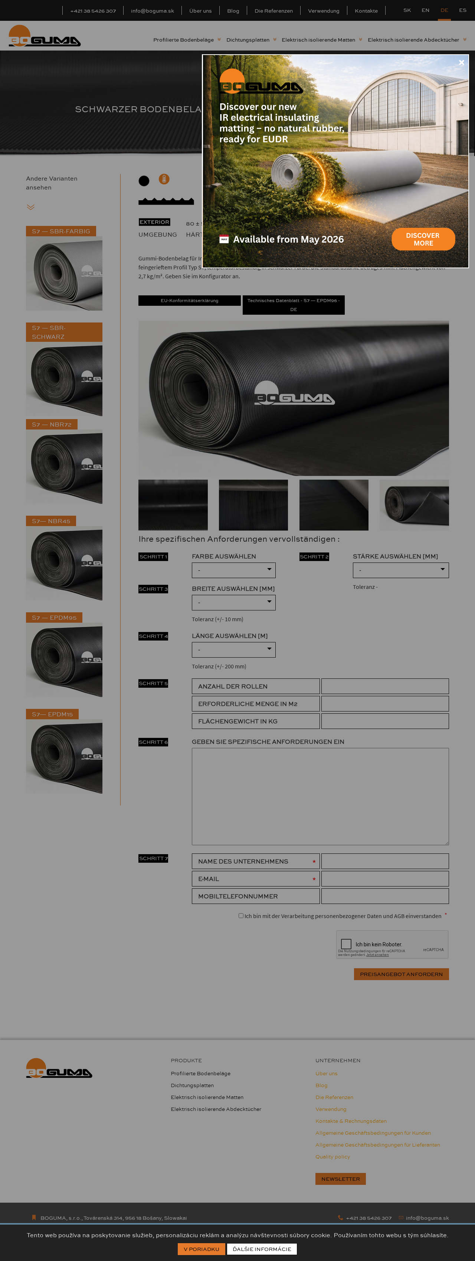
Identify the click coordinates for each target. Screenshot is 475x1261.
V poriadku (201, 1249)
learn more (423, 231)
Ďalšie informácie (262, 1249)
